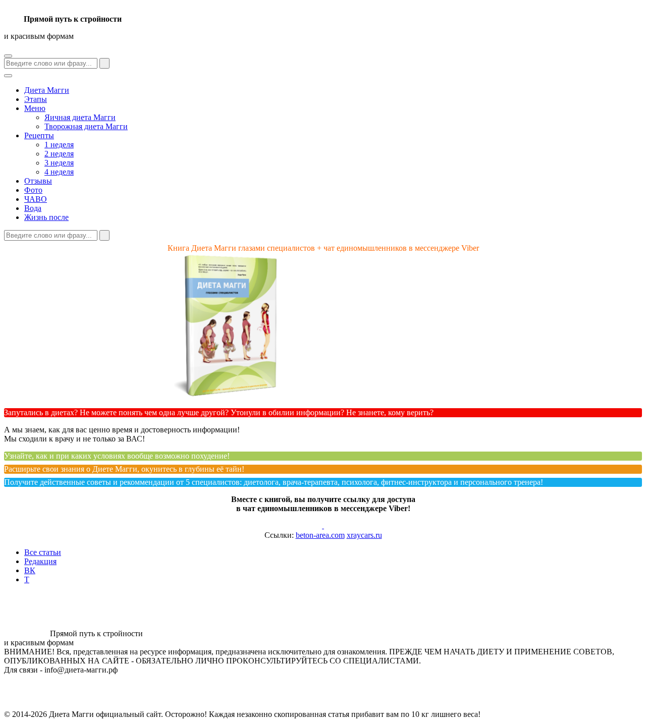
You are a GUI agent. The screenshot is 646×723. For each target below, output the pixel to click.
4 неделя (59, 172)
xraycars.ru (364, 535)
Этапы (35, 99)
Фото (33, 190)
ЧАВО (35, 199)
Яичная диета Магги (80, 117)
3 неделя (59, 162)
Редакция (40, 561)
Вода (32, 208)
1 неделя (59, 144)
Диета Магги (46, 90)
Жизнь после (46, 217)
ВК (29, 570)
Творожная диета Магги (86, 126)
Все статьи (42, 552)
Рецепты (39, 135)
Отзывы (38, 181)
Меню (34, 108)
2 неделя (59, 153)
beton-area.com (320, 535)
